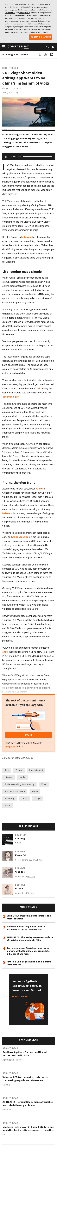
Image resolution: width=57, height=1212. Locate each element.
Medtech (6, 1110)
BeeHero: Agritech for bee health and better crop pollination (24, 1054)
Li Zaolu (19, 888)
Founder (20, 852)
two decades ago (20, 537)
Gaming (6, 1085)
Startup (20, 835)
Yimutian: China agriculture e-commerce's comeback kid (28, 963)
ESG (4, 1134)
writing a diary (11, 396)
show (5, 651)
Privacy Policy (24, 12)
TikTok (24, 798)
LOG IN (28, 735)
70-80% (40, 488)
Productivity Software (15, 791)
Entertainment (36, 770)
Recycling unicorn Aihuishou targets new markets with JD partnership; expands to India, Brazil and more (28, 950)
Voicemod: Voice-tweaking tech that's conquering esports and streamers (25, 1078)
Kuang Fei (20, 855)
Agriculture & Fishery (11, 1060)
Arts (7, 770)
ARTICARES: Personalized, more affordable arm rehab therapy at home (27, 1103)
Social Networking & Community (19, 784)
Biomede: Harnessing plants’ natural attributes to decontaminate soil (25, 928)
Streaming (9, 798)
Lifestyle (9, 777)
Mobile (35, 791)
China (5, 88)
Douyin (38, 798)
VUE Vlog (20, 838)
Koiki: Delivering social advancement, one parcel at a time (28, 917)
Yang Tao (20, 871)
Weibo (7, 805)
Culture (19, 770)
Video (43, 784)
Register (10, 746)
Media (22, 777)
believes (26, 237)
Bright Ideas (10, 68)
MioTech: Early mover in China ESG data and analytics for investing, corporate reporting (28, 1128)
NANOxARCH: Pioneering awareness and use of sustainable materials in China (29, 939)
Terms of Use (10, 12)
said (26, 349)
